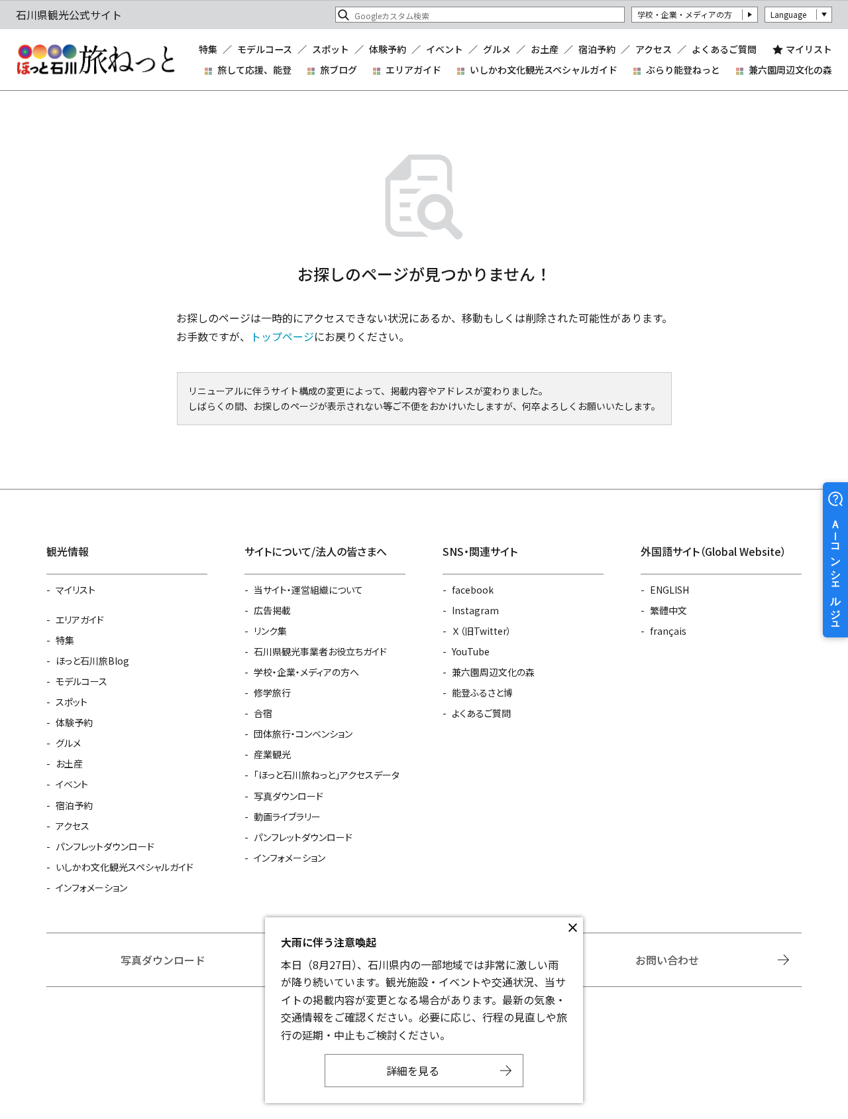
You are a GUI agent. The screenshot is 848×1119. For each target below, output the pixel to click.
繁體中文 (668, 610)
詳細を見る (412, 1071)
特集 (208, 49)
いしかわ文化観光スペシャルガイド (543, 69)
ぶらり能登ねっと (683, 69)
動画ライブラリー (287, 816)
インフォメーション (91, 887)
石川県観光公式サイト (95, 60)
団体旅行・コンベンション (303, 733)
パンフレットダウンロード (105, 846)
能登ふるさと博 (482, 692)
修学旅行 (272, 692)
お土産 (544, 49)
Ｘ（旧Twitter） (481, 630)
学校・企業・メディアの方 (684, 14)
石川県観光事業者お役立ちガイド (320, 651)
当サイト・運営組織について (308, 589)
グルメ (497, 49)
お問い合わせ (667, 960)
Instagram (475, 610)
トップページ (282, 336)
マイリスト (809, 49)
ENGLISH (669, 589)
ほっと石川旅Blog (92, 660)
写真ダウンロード (288, 796)
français (668, 630)
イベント (444, 49)
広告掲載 (272, 610)
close (572, 928)
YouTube (471, 651)
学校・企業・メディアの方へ (306, 672)
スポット (330, 49)
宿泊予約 (596, 49)
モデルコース (264, 49)
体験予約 (387, 49)
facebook (473, 589)
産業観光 (272, 754)
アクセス (653, 49)
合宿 (263, 713)
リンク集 (270, 630)
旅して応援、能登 (254, 69)
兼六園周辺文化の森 (790, 69)
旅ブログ (338, 69)
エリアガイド (413, 69)
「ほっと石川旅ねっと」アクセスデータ (326, 774)
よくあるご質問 (724, 49)
